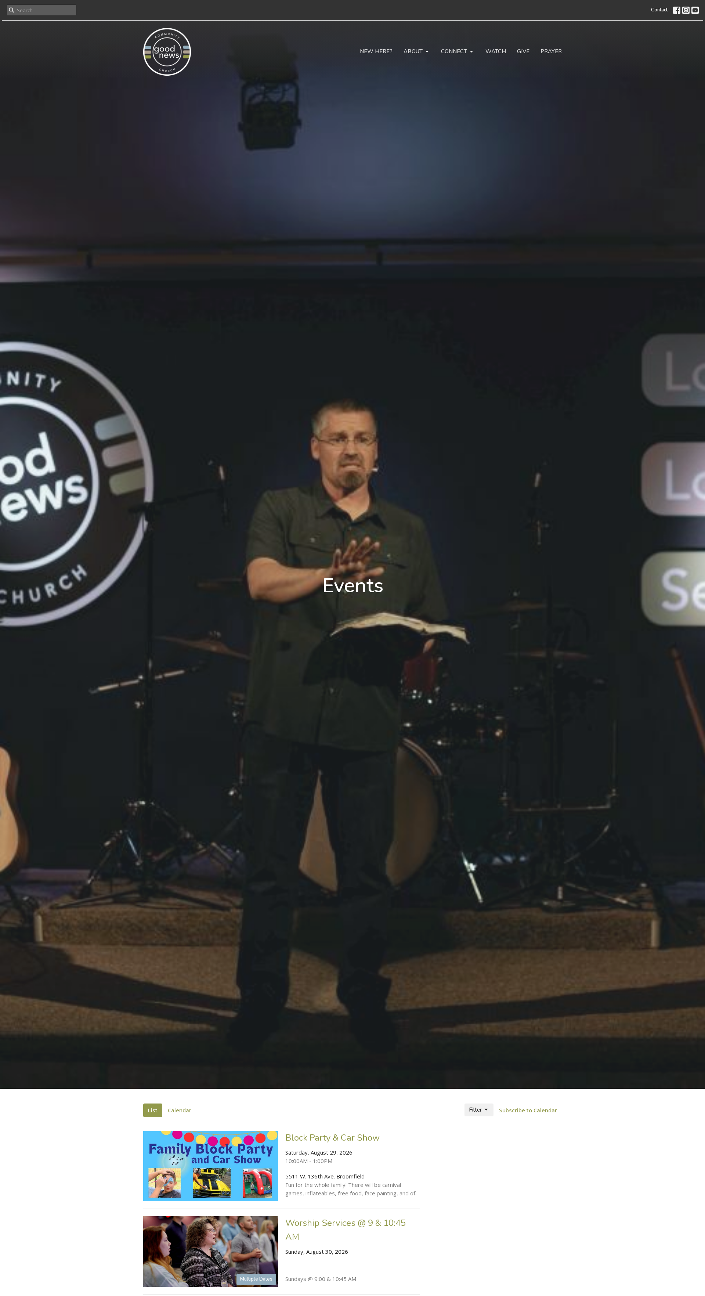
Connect (454, 51)
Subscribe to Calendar (528, 1110)
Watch (495, 51)
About (413, 51)
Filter (475, 1109)
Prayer (551, 51)
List (153, 1110)
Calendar (179, 1110)
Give (523, 51)
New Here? (376, 51)
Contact (659, 10)
